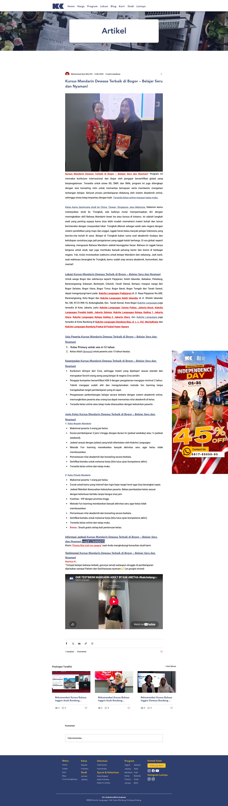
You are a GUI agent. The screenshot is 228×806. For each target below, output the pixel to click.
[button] (174, 353)
